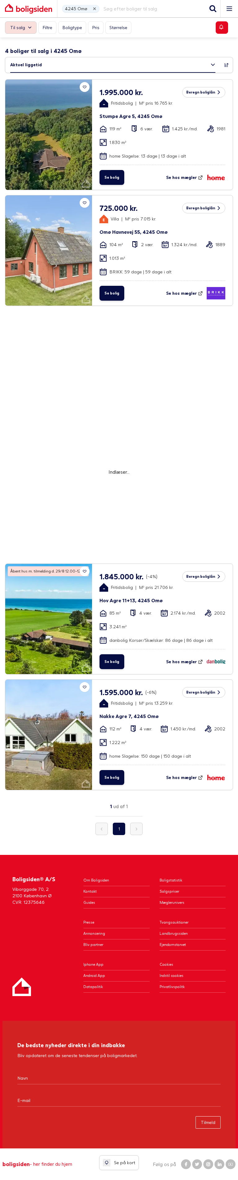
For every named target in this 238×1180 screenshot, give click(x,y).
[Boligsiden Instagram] (208, 1164)
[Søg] (212, 8)
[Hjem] (21, 987)
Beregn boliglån (200, 92)
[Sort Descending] (226, 65)
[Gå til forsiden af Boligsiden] (28, 8)
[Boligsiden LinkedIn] (219, 1164)
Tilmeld (208, 1122)
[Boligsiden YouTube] (231, 1164)
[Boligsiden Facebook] (186, 1164)
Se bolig (111, 177)
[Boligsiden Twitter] (197, 1164)
